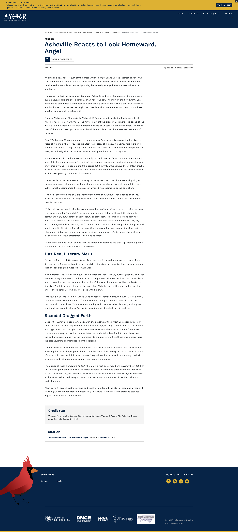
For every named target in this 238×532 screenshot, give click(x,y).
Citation (188, 68)
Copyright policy (185, 520)
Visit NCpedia (224, 5)
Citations (191, 13)
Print (170, 68)
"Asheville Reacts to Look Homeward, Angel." (68, 437)
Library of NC (104, 437)
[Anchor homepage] (15, 17)
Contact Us (202, 13)
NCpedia (214, 13)
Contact (44, 481)
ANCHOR (48, 33)
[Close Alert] (236, 1)
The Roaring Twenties (110, 33)
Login (59, 481)
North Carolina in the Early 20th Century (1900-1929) (76, 33)
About (181, 13)
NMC (181, 523)
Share (178, 68)
